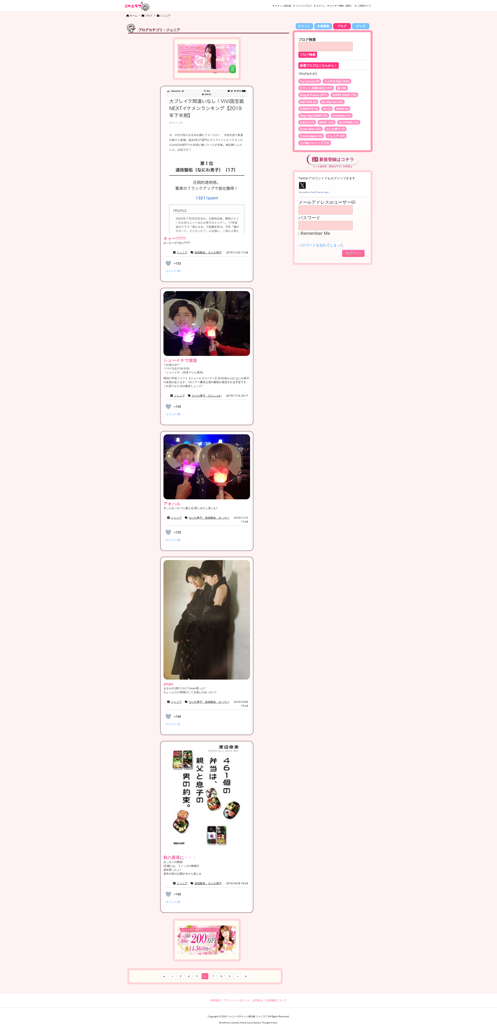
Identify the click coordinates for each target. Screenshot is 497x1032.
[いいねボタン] (168, 263)
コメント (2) (172, 724)
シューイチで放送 (180, 360)
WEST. (326, 122)
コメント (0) (172, 271)
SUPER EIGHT (344, 95)
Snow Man (310, 129)
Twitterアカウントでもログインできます (326, 178)
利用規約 (215, 1000)
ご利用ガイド (364, 5)
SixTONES (349, 122)
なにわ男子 (335, 129)
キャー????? (174, 238)
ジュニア (182, 252)
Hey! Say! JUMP (314, 115)
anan (168, 684)
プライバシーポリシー (236, 1000)
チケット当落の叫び (316, 88)
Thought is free (269, 1022)
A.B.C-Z (307, 122)
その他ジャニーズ (314, 143)
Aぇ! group (309, 81)
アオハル (172, 503)
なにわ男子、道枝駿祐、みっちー (209, 517)
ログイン (320, 5)
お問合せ (257, 1000)
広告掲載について (276, 1000)
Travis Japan (311, 136)
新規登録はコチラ (336, 159)
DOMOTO (309, 109)
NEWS (342, 109)
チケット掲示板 (283, 5)
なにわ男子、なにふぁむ (207, 395)
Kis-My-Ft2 (332, 102)
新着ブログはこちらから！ (318, 65)
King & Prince (313, 95)
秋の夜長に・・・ (179, 857)
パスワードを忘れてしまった (321, 245)
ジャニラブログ (303, 5)
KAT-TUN (308, 102)
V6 (327, 109)
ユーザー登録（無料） (341, 5)
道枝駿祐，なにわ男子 (208, 252)
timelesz (341, 115)
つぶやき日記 (337, 81)
